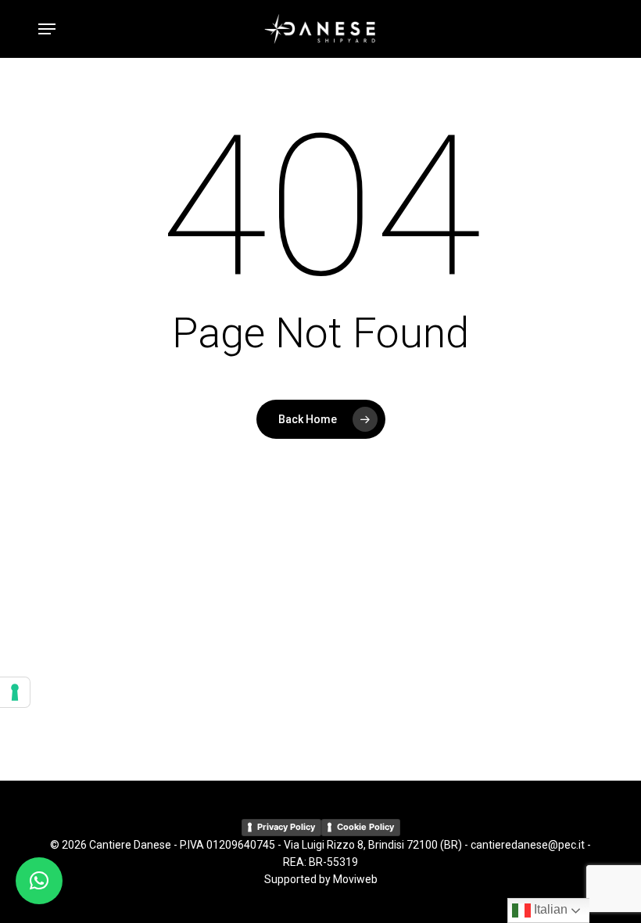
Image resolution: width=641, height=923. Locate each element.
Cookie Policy (365, 826)
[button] (47, 29)
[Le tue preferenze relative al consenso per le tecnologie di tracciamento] (15, 692)
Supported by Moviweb (321, 879)
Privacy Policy (286, 826)
